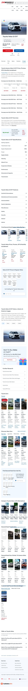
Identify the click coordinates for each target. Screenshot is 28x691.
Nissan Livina (16, 448)
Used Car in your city (19, 669)
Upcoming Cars (4, 667)
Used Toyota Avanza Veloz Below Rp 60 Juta (16, 585)
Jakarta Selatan (6, 485)
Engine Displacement (6, 148)
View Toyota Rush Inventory (3, 426)
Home (2, 655)
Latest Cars (3, 665)
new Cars (5, 655)
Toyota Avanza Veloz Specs (9, 381)
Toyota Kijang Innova (9, 411)
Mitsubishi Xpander (2, 448)
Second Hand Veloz (21, 227)
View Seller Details (4, 619)
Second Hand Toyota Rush (16, 541)
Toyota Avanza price (23, 463)
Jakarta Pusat (4, 477)
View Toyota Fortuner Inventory (23, 426)
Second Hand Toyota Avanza (22, 541)
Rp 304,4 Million (5, 275)
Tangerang (4, 492)
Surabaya (6, 476)
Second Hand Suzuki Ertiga (9, 571)
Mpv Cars (23, 431)
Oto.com (5, 679)
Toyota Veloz (4, 72)
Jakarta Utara (11, 477)
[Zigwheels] (7, 3)
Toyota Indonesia (9, 655)
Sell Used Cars (18, 665)
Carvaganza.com (13, 679)
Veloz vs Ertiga (14, 521)
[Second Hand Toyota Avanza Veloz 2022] (13, 232)
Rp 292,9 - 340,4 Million (9, 282)
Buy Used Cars (18, 663)
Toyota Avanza (16, 411)
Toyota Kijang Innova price (10, 464)
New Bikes (22, 8)
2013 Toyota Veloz (2, 603)
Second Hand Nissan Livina (22, 571)
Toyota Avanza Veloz (7, 371)
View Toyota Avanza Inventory (17, 426)
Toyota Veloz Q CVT (7, 39)
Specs (13, 61)
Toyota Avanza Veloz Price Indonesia (11, 374)
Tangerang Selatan (9, 477)
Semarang (6, 492)
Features (18, 61)
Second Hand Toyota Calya (9, 541)
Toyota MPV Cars (6, 388)
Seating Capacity (5, 142)
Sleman (4, 484)
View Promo (8, 50)
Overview (3, 61)
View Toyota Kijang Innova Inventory (10, 426)
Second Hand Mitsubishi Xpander (16, 571)
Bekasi (9, 484)
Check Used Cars (19, 50)
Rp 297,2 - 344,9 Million (5, 282)
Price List (8, 62)
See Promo (6, 90)
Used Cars (17, 8)
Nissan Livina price (17, 462)
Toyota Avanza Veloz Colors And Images (11, 378)
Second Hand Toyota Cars (19, 527)
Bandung (11, 484)
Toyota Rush (2, 411)
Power (2, 152)
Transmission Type (5, 145)
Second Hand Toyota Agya (2, 541)
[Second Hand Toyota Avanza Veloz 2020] (22, 232)
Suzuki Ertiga (16, 515)
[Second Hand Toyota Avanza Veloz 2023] (4, 232)
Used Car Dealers (18, 667)
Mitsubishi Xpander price (3, 463)
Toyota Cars (5, 385)
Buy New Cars (4, 663)
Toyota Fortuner (22, 411)
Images (24, 61)
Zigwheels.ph (23, 679)
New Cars (13, 8)
